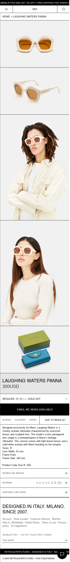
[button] (63, 9)
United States (32, 522)
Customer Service (40, 519)
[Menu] (6, 9)
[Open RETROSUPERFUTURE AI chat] (62, 554)
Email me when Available (35, 409)
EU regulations (28, 525)
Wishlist (56, 519)
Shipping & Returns (14, 481)
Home (6, 16)
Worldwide (17, 522)
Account (6, 519)
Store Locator (21, 519)
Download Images (13, 462)
